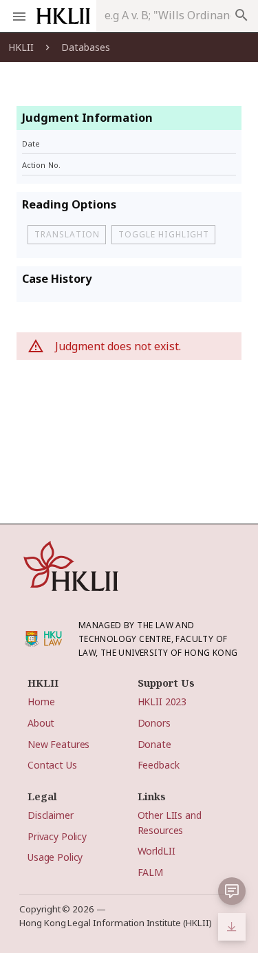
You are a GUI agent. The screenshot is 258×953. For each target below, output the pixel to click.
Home (41, 701)
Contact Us (52, 764)
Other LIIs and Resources (170, 822)
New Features (58, 744)
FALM (150, 872)
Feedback (159, 764)
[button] (232, 891)
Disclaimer (51, 815)
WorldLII (156, 850)
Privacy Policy (57, 836)
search (241, 15)
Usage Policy (55, 857)
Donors (154, 722)
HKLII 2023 (162, 701)
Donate (154, 744)
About (41, 722)
